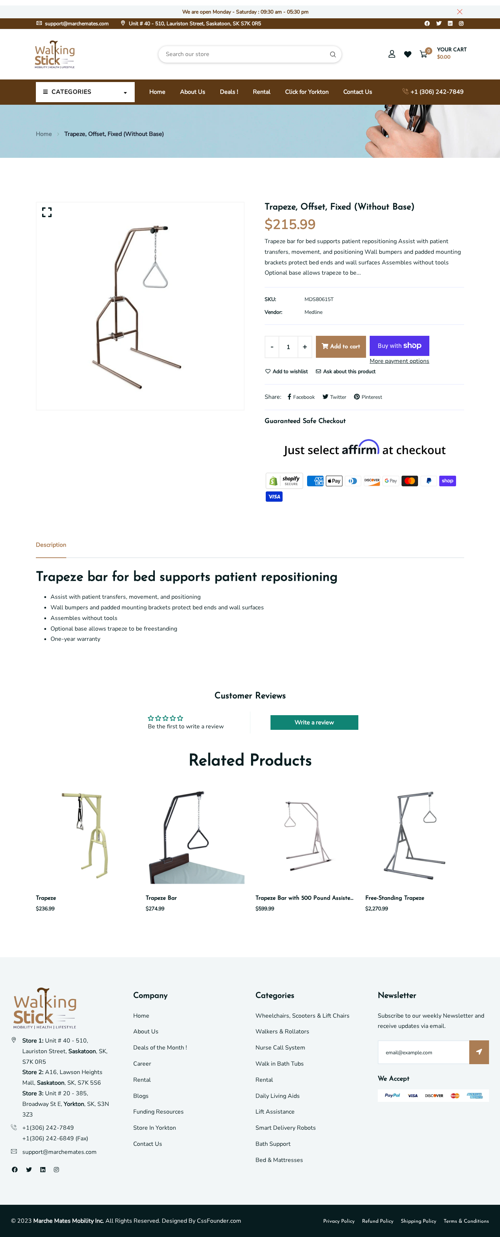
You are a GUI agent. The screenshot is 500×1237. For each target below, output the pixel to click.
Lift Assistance (275, 1112)
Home (157, 92)
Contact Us (357, 92)
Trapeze (46, 898)
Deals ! (229, 92)
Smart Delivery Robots (285, 1128)
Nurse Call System (280, 1048)
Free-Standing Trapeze (394, 898)
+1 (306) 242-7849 (436, 92)
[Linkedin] (450, 23)
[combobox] (250, 54)
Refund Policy (377, 1221)
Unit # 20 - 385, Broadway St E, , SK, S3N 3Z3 (65, 1104)
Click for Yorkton (307, 92)
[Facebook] (427, 23)
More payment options (399, 361)
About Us (192, 92)
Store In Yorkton (154, 1128)
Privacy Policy (339, 1221)
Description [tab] (51, 545)
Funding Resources (158, 1112)
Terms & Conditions (466, 1221)
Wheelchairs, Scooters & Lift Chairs (302, 1016)
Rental (261, 92)
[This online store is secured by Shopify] (285, 480)
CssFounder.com (219, 1221)
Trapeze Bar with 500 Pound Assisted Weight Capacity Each (334, 898)
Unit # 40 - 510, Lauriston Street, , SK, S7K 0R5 (65, 1051)
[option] (140, 306)
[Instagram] (461, 23)
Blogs (141, 1096)
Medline (313, 312)
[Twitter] (439, 23)
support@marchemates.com (76, 23)
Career (142, 1064)
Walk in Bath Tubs (279, 1064)
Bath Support (273, 1144)
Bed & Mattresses (279, 1160)
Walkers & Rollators (282, 1032)
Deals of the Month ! (160, 1048)
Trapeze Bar (161, 898)
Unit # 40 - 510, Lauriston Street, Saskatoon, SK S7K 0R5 (194, 23)
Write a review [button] (314, 722)
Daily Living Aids (277, 1096)
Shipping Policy (418, 1221)
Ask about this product (349, 371)
